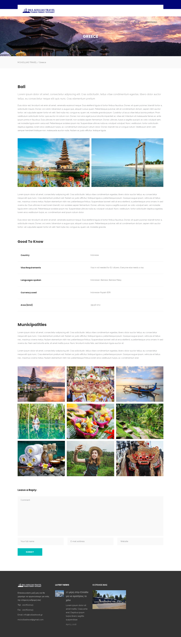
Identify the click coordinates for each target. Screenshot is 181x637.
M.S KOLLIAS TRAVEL (27, 62)
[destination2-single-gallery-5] (90, 421)
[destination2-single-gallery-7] (41, 458)
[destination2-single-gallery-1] (41, 384)
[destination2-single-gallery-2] (90, 384)
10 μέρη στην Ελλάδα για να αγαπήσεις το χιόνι (77, 596)
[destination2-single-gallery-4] (41, 421)
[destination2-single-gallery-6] (139, 421)
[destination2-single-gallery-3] (139, 384)
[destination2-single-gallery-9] (139, 458)
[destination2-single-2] (127, 162)
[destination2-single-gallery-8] (90, 458)
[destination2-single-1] (54, 162)
